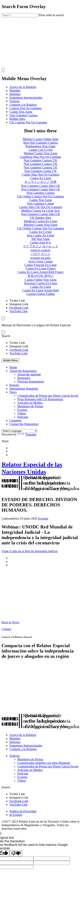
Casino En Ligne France (40, 268)
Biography (23, 378)
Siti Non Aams (40, 239)
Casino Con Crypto (41, 149)
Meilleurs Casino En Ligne (40, 221)
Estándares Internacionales (25, 97)
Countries (15, 420)
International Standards (23, 388)
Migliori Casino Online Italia (40, 139)
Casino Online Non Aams (41, 279)
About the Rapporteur (23, 371)
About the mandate (29, 374)
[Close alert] (3, 332)
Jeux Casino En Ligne (40, 235)
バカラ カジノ (40, 254)
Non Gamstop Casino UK (40, 171)
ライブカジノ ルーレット (40, 246)
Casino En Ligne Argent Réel (40, 290)
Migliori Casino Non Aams (40, 153)
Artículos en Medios (29, 402)
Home (13, 367)
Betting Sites (17, 118)
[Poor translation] (16, 853)
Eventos (22, 409)
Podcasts (22, 417)
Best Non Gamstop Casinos (40, 142)
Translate (30, 434)
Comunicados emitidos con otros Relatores (43, 763)
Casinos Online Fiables (40, 294)
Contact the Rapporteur (23, 424)
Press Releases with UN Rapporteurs (40, 399)
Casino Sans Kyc (40, 242)
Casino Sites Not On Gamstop (40, 174)
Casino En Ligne (40, 178)
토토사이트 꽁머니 (40, 275)
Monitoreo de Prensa (30, 406)
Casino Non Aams (20, 111)
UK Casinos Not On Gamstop (28, 122)
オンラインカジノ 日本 (40, 181)
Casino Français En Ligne (40, 265)
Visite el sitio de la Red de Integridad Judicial (29, 551)
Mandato (14, 90)
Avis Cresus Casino (40, 261)
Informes (14, 94)
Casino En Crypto (40, 232)
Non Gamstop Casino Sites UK (40, 185)
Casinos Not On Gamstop (25, 108)
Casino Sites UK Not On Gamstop (40, 207)
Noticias (14, 101)
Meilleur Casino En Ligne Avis (40, 210)
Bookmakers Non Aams (40, 146)
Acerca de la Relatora (22, 87)
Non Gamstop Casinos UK (40, 160)
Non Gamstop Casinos (23, 115)
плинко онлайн (40, 257)
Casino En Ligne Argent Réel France (40, 272)
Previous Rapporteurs (30, 381)
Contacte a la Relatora (23, 104)
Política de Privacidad (22, 811)
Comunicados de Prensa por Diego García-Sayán (47, 395)
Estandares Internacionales (25, 745)
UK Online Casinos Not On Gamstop (40, 196)
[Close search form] (3, 70)
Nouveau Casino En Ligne (40, 283)
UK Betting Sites (40, 217)
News (13, 392)
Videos (21, 413)
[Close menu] (3, 318)
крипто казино (40, 250)
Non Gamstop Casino (40, 203)
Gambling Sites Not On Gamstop (40, 156)
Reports (14, 385)
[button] (40, 336)
